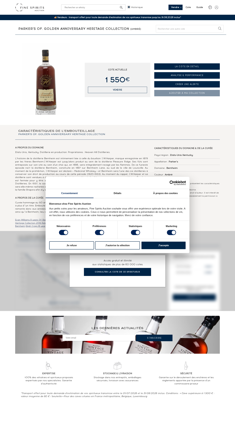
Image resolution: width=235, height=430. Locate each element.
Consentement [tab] (69, 193)
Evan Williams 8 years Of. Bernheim (33, 220)
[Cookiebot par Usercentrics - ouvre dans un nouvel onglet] (172, 182)
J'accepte (163, 245)
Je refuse (72, 245)
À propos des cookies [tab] (165, 193)
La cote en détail (187, 66)
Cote (189, 7)
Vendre (117, 90)
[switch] (99, 232)
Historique (137, 7)
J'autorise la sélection (117, 245)
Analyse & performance (187, 75)
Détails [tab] (117, 193)
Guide (199, 7)
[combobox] (190, 28)
